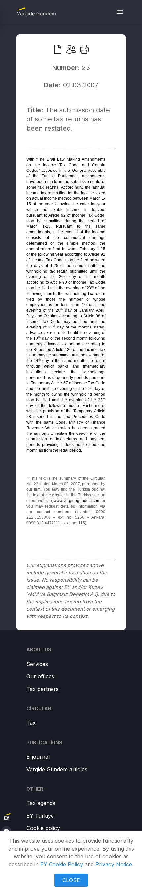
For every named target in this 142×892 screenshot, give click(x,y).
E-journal (38, 756)
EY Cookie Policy (61, 864)
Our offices (40, 676)
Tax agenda (40, 803)
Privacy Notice (113, 864)
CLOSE (71, 880)
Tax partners (42, 689)
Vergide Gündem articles (56, 769)
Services (37, 664)
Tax (31, 723)
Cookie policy (43, 828)
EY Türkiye (40, 815)
